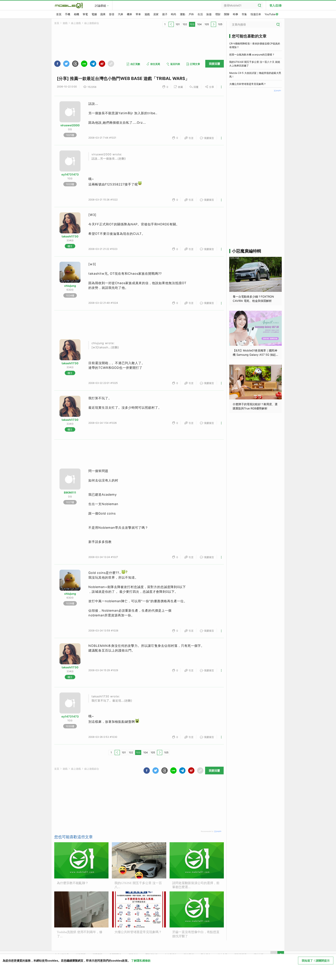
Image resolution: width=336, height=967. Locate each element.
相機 (76, 14)
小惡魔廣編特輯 (246, 251)
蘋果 (103, 14)
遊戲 (147, 14)
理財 (217, 14)
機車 (129, 14)
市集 (244, 14)
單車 (138, 14)
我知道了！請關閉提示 (316, 960)
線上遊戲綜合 (91, 23)
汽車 (120, 14)
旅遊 (209, 14)
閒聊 (226, 14)
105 (207, 24)
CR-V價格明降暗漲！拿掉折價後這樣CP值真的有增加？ (254, 45)
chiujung (70, 285)
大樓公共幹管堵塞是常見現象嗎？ (247, 83)
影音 (111, 14)
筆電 (85, 14)
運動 (182, 14)
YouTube (270, 14)
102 (185, 24)
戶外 (191, 14)
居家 (156, 14)
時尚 (173, 14)
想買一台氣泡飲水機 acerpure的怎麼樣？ (252, 54)
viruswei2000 (70, 125)
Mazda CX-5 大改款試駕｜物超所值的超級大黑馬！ (255, 74)
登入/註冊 (276, 5)
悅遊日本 (256, 14)
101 (178, 24)
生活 (200, 14)
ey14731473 (70, 174)
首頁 (58, 14)
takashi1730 (70, 236)
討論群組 (100, 5)
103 (192, 24)
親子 (164, 14)
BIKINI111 (70, 492)
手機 (67, 14)
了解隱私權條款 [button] (141, 960)
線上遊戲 (76, 23)
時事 (235, 14)
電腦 (94, 14)
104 (199, 24)
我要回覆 (214, 63)
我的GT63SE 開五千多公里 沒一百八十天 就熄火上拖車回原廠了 (254, 63)
